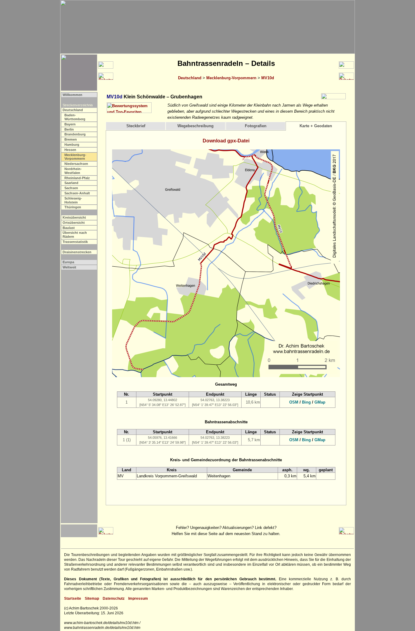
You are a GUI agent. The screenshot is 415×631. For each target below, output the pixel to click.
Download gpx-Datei (226, 140)
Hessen (70, 150)
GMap (319, 402)
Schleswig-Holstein (73, 200)
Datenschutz (114, 598)
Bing (306, 402)
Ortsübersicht (74, 222)
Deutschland (189, 78)
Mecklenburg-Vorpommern (231, 78)
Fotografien (255, 126)
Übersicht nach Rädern (75, 234)
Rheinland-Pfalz (77, 178)
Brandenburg (75, 134)
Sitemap (92, 598)
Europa (68, 262)
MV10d (267, 78)
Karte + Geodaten (316, 126)
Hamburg (71, 144)
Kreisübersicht (74, 217)
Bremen (70, 139)
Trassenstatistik (75, 242)
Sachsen (71, 188)
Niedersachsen (76, 163)
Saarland (71, 183)
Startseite (72, 598)
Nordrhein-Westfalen (73, 171)
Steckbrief (135, 126)
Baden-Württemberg (74, 117)
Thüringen (72, 207)
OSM (293, 402)
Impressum (138, 598)
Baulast (69, 228)
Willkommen (72, 95)
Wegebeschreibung (195, 126)
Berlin (69, 129)
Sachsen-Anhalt (77, 193)
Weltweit (69, 267)
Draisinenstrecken (77, 252)
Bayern (70, 124)
